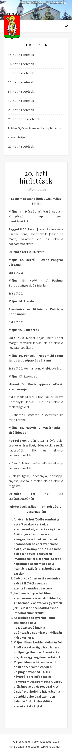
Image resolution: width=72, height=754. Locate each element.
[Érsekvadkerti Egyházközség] (12, 26)
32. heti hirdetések (21, 82)
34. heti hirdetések (21, 64)
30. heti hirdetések (21, 101)
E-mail (57, 746)
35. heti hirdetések (21, 55)
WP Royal (46, 746)
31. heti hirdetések (21, 91)
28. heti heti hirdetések (24, 119)
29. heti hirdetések (21, 110)
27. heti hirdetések (21, 146)
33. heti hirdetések (21, 73)
